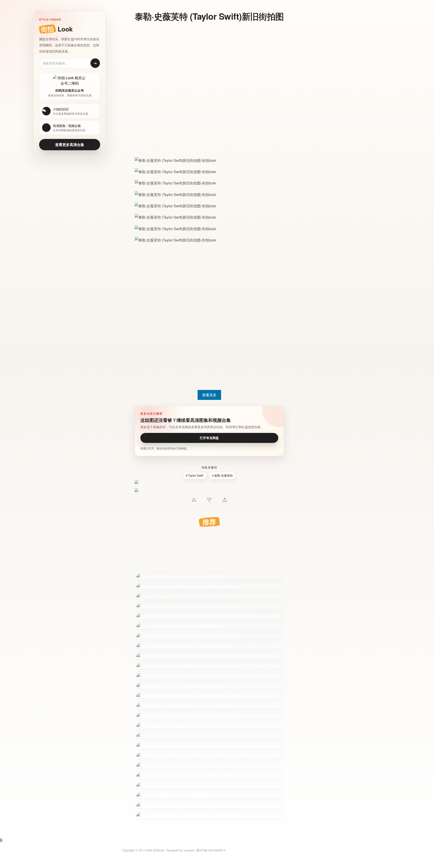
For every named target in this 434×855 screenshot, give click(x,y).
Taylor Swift (195, 475)
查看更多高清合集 (69, 144)
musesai (188, 850)
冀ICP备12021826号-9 (210, 850)
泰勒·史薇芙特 (223, 475)
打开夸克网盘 (209, 437)
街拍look (158, 850)
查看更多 (209, 394)
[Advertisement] (209, 58)
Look (57, 28)
